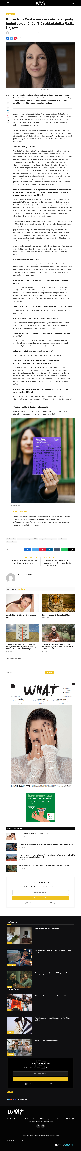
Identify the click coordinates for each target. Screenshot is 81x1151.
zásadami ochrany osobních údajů (46, 903)
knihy (41, 539)
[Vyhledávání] (73, 3)
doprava (20, 539)
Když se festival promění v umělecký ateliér (51, 996)
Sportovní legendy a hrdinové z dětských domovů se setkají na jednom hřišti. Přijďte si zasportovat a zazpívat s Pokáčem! (47, 856)
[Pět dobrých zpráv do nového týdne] (58, 603)
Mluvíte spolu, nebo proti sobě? (46, 1040)
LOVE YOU (11, 1054)
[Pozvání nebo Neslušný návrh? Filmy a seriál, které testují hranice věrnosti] (11, 868)
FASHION (10, 1032)
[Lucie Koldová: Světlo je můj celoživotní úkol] (22, 603)
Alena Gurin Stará (16, 33)
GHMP (35, 539)
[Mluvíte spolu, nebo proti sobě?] (19, 1047)
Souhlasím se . (41, 903)
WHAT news (11, 965)
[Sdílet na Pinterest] (15, 38)
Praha (47, 539)
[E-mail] (8, 121)
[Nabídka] (8, 3)
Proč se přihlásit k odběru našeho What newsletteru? (40, 887)
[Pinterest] (8, 116)
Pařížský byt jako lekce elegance (47, 928)
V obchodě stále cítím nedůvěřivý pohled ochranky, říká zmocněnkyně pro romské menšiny (58, 563)
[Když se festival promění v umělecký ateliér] (19, 1002)
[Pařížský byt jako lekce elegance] (19, 935)
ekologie (28, 539)
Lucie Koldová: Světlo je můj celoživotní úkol (21, 616)
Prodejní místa (54, 1135)
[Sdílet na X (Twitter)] (11, 38)
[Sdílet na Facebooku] (7, 38)
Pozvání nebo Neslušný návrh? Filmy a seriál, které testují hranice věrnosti (44, 866)
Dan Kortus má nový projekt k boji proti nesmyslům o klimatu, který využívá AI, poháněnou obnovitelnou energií (21, 647)
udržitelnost (62, 539)
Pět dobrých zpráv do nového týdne (56, 615)
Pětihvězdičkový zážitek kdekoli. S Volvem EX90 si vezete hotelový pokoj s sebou (46, 844)
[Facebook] (8, 100)
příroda (53, 539)
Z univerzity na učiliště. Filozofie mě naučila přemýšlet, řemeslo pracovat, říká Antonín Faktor (58, 647)
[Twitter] (8, 105)
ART (9, 1010)
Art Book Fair (11, 539)
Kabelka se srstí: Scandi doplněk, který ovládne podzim (52, 1019)
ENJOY (9, 943)
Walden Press (11, 542)
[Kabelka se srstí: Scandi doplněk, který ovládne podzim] (19, 1025)
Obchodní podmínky (28, 1135)
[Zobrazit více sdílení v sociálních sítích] (19, 38)
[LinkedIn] (8, 111)
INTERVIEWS (10, 14)
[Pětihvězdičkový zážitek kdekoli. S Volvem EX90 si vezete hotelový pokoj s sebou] (11, 847)
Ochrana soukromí (42, 1135)
